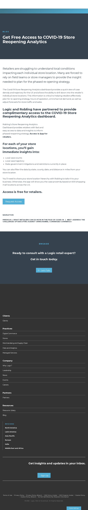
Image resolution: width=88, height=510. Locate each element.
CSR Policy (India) (50, 495)
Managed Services (10, 353)
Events (5, 380)
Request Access (13, 201)
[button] (82, 4)
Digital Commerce (10, 333)
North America (11, 428)
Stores (5, 338)
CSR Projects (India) (66, 495)
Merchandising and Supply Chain (15, 343)
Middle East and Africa (14, 448)
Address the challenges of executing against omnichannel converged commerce (44, 221)
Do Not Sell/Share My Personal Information (53, 497)
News (5, 375)
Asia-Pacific (10, 436)
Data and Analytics (10, 348)
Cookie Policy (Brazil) (28, 497)
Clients (5, 321)
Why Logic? (7, 366)
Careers (5, 385)
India (7, 444)
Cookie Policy (80, 495)
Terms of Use (7, 495)
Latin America (10, 432)
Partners (6, 398)
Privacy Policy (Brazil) (34, 495)
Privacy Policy (19, 495)
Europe (8, 440)
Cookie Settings (74, 508)
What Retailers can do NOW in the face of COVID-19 (39, 220)
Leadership (7, 370)
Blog (4, 415)
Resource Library (9, 410)
